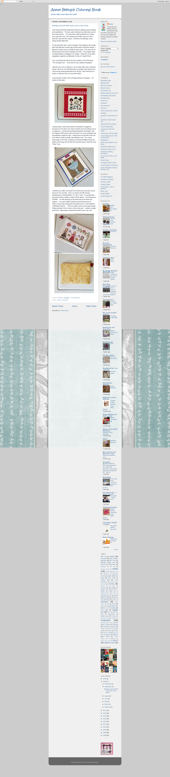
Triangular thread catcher (108, 162)
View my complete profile (108, 41)
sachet (109, 630)
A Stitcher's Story (108, 257)
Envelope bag (105, 98)
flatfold (116, 596)
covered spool (114, 582)
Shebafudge (107, 477)
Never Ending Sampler (109, 618)
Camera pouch (105, 569)
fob (112, 598)
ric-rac (111, 628)
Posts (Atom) (65, 310)
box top (112, 566)
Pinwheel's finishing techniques (107, 152)
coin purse (64, 300)
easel (114, 592)
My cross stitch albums (108, 66)
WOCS (115, 641)
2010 (104, 730)
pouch (114, 626)
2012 (104, 724)
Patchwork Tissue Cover (108, 149)
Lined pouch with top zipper (109, 133)
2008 (104, 735)
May (106, 701)
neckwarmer (111, 614)
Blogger (96, 762)
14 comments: (75, 297)
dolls (110, 588)
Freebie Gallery (105, 184)
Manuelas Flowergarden (107, 243)
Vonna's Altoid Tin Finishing (109, 165)
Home (74, 306)
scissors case (107, 632)
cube (113, 586)
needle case (105, 616)
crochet (111, 584)
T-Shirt (107, 636)
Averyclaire (106, 462)
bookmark (112, 564)
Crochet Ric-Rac (106, 90)
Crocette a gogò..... (109, 355)
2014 (104, 718)
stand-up (107, 634)
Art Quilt (103, 558)
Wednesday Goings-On (113, 540)
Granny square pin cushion (109, 110)
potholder (106, 626)
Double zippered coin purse (109, 93)
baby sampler (113, 558)
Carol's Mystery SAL (112, 572)
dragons (111, 590)
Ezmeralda (104, 594)
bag (105, 560)
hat (108, 604)
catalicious (106, 574)
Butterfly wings (108, 342)
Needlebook (104, 140)
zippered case (109, 643)
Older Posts (91, 306)
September (108, 686)
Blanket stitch (105, 83)
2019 (104, 678)
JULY (112, 343)
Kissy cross (104, 191)
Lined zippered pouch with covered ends (109, 136)
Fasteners (104, 103)
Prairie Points (105, 160)
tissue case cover (105, 640)
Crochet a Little (105, 182)
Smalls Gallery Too (106, 196)
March (107, 704)
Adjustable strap (106, 80)
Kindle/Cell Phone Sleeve (108, 124)
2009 (104, 732)
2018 (104, 681)
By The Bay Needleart (110, 271)
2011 (104, 727)
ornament (105, 620)
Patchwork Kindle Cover (108, 146)
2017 (104, 710)
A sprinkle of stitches (107, 179)
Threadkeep (112, 638)
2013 (104, 721)
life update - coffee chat (113, 497)
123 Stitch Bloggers (107, 177)
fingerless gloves (106, 596)
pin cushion (106, 624)
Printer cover (104, 628)
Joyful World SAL (112, 606)
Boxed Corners (105, 88)
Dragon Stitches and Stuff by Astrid (110, 415)
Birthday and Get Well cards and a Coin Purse (70, 26)
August (107, 696)
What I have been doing (113, 332)
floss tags (106, 598)
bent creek (113, 560)
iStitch (105, 439)
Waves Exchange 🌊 (113, 419)
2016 (104, 713)
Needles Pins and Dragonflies (109, 328)
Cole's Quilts (112, 578)
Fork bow (104, 108)
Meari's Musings (108, 537)
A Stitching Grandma (110, 507)
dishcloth (103, 588)
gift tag (114, 599)
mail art (110, 612)
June (106, 698)
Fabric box (104, 100)
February (108, 707)
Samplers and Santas (110, 230)
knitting (113, 608)
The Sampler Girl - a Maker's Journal (109, 493)
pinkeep (115, 624)
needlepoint (115, 616)
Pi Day (110, 622)
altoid (112, 556)
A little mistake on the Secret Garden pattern (113, 276)
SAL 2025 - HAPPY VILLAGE (113, 527)
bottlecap (103, 566)
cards (59, 300)
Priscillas (106, 204)
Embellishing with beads (108, 95)
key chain (106, 608)
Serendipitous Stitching (107, 383)
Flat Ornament (105, 105)
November (108, 684)
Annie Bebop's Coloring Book (75, 9)
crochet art (104, 586)
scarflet (116, 630)
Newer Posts (57, 306)
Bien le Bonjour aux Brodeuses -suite (109, 452)
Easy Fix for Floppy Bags (113, 303)
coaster (109, 576)
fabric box (113, 594)
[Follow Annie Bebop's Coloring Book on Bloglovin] (109, 73)
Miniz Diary (106, 284)
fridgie (108, 600)
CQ (104, 584)
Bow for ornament (106, 85)
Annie (111, 24)
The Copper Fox (108, 299)
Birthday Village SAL (108, 562)
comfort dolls (105, 580)
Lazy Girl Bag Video (107, 126)
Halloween (104, 602)
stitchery (115, 634)
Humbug (103, 113)
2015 (104, 716)
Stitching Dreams (108, 217)
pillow (116, 622)
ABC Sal (103, 556)
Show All (116, 549)
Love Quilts (104, 610)
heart (113, 604)
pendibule (103, 622)
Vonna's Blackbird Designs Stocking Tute (109, 168)
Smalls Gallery (105, 193)
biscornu (103, 564)
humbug (103, 606)
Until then (113, 231)
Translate (107, 52)
